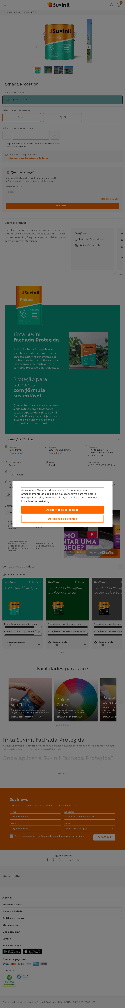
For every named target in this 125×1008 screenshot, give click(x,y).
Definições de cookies (62, 518)
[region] (62, 504)
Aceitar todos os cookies (62, 509)
